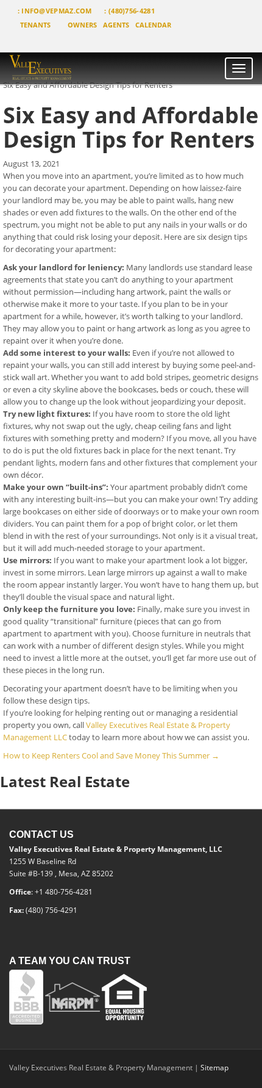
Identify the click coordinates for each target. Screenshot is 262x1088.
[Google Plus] (75, 40)
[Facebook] (13, 40)
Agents (116, 24)
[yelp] (55, 40)
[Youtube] (95, 40)
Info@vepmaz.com (56, 10)
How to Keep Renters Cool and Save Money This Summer (111, 755)
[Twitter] (35, 40)
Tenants (35, 24)
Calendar (153, 24)
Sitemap (214, 1067)
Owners (82, 24)
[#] (65, 68)
